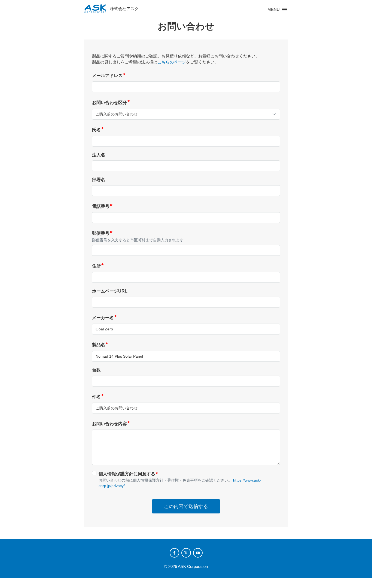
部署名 (98, 179)
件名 (98, 396)
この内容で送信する (186, 506)
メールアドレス (109, 75)
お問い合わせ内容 (111, 423)
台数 (96, 370)
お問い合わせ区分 (111, 102)
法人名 (98, 155)
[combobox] (186, 114)
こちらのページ (171, 62)
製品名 (100, 344)
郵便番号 (102, 233)
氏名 (98, 129)
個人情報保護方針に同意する (128, 473)
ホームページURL (109, 291)
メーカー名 (104, 317)
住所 (98, 266)
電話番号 (102, 206)
